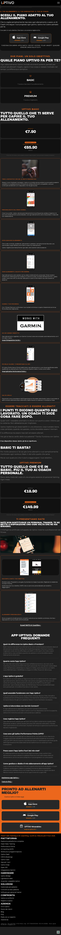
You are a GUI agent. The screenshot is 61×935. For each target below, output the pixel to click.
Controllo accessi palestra (10, 890)
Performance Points (8, 846)
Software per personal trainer (11, 892)
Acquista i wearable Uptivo (10, 881)
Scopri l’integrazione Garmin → (11, 340)
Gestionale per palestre (9, 887)
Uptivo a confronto (7, 898)
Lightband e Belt (7, 878)
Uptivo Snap (5, 865)
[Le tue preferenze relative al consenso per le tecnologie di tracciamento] (58, 932)
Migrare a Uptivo (6, 901)
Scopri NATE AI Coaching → (30, 625)
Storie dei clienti (6, 909)
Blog (2, 912)
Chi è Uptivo (5, 906)
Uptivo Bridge (6, 876)
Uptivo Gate (5, 859)
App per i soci (5, 862)
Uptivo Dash (5, 854)
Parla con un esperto (8, 917)
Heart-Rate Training (8, 844)
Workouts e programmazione (11, 852)
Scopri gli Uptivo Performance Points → (14, 371)
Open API (4, 867)
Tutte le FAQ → (7, 782)
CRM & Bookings (6, 857)
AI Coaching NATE (7, 849)
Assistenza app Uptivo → (10, 778)
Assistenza (4, 920)
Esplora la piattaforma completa (12, 841)
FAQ (2, 914)
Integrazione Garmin (8, 870)
